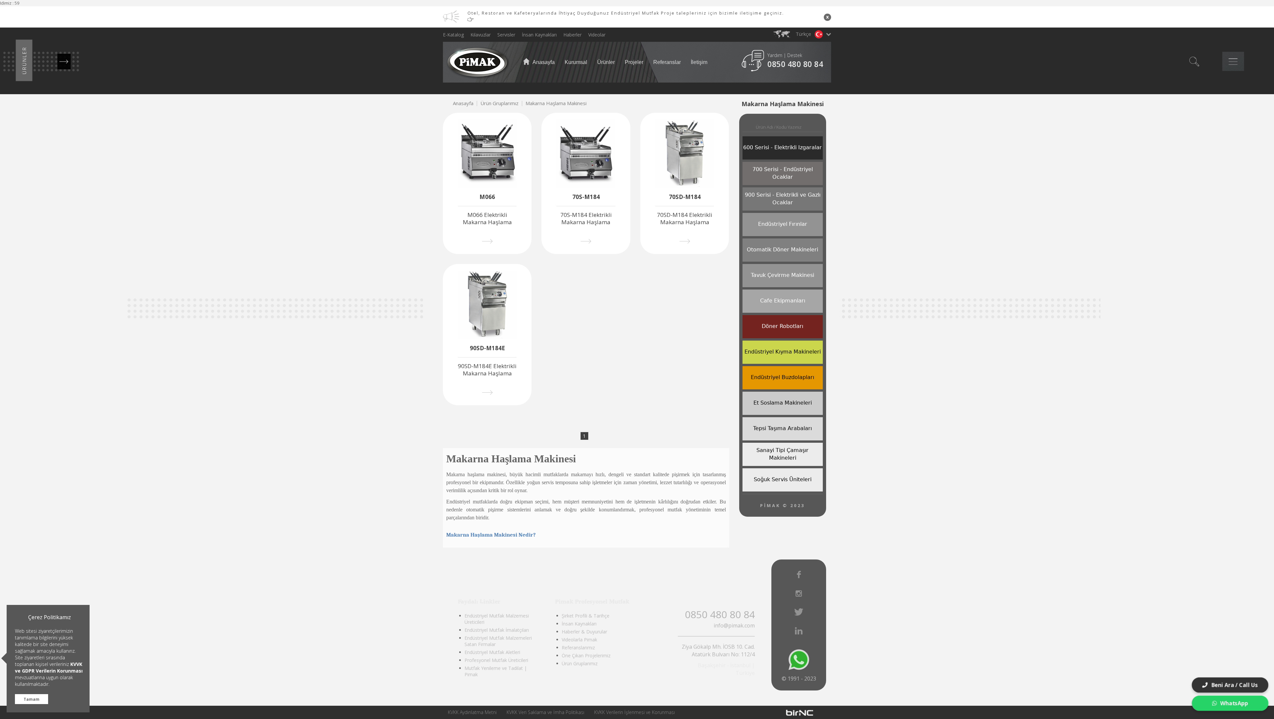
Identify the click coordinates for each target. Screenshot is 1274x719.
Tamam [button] (31, 699)
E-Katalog (453, 35)
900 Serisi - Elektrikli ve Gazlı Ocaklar (782, 199)
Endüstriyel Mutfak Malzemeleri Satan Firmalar (498, 641)
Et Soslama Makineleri (782, 403)
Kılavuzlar (480, 35)
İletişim (699, 62)
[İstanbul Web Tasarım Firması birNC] (799, 712)
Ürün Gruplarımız (499, 103)
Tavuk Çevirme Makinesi (782, 275)
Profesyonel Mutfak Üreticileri (496, 660)
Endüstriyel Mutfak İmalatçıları (496, 630)
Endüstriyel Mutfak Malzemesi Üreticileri (496, 619)
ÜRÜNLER (24, 60)
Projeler (634, 62)
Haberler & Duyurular (584, 631)
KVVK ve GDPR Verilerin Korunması (49, 667)
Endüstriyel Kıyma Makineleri (782, 352)
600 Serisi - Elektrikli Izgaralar (782, 147)
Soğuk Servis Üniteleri (783, 479)
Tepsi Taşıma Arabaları (782, 428)
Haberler (572, 35)
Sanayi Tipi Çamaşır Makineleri (782, 454)
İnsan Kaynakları (539, 35)
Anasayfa (543, 62)
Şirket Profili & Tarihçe (585, 616)
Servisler (506, 35)
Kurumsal (576, 62)
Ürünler (606, 62)
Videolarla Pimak (579, 639)
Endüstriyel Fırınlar (782, 224)
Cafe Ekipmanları (782, 300)
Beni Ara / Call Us (1234, 685)
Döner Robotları (782, 326)
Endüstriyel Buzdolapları (782, 377)
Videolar (596, 35)
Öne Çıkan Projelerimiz (586, 655)
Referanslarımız (578, 647)
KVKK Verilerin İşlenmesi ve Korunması (634, 712)
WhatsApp (1234, 703)
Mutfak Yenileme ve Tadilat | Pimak (495, 671)
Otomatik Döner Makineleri (782, 249)
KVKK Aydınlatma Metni (472, 712)
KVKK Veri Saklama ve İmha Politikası (545, 712)
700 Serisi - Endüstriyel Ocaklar (782, 173)
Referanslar (667, 62)
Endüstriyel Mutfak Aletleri (492, 652)
